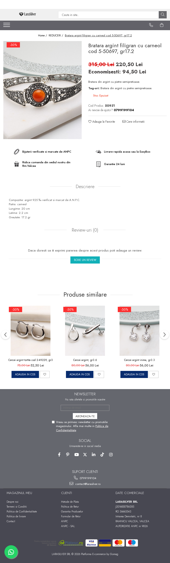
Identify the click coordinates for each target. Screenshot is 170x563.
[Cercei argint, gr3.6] (85, 331)
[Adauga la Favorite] (45, 374)
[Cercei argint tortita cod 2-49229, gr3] (31, 331)
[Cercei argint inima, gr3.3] (139, 331)
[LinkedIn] (94, 455)
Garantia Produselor (72, 512)
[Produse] (7, 26)
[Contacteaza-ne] (151, 25)
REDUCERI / (56, 35)
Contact (11, 521)
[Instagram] (111, 455)
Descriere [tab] (85, 186)
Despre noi (12, 502)
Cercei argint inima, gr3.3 (139, 360)
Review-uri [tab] (84, 230)
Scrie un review (85, 260)
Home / (43, 35)
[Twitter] (85, 455)
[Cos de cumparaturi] (162, 25)
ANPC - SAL (68, 526)
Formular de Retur (71, 516)
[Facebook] (59, 455)
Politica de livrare (16, 516)
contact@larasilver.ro (87, 484)
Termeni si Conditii (17, 507)
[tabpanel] (42, 90)
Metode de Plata (70, 502)
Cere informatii (135, 121)
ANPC (64, 521)
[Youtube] (76, 455)
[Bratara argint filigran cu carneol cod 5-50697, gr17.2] (42, 90)
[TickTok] (102, 455)
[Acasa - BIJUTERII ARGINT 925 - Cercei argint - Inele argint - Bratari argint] (27, 14)
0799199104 (87, 478)
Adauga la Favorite (103, 121)
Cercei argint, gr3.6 (85, 360)
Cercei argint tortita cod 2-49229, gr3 (30, 360)
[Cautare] (163, 14)
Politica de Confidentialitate (22, 512)
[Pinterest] (68, 455)
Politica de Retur (70, 507)
